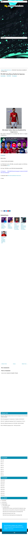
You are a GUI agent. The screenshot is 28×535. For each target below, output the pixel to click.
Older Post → (24, 363)
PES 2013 (3, 489)
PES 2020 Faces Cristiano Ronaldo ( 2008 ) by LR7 (3, 240)
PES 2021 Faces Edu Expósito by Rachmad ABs (12, 515)
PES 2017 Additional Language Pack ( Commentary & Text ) (13, 421)
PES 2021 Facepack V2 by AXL (9, 513)
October (5, 506)
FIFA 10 (2, 461)
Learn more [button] (10, 528)
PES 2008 (3, 480)
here (9, 165)
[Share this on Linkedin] (9, 211)
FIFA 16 (2, 471)
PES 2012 (3, 487)
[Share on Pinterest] (8, 211)
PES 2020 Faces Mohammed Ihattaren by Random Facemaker (23, 226)
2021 (3, 502)
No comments (14, 76)
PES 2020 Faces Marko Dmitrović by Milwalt (10, 226)
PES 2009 (3, 482)
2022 (3, 500)
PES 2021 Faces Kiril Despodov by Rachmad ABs (13, 511)
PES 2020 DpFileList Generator (14, 175)
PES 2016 (3, 495)
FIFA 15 (2, 469)
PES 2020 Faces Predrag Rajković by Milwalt (3, 226)
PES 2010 (3, 483)
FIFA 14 (2, 467)
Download (3, 155)
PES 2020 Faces (7, 70)
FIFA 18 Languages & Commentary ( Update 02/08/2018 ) (12, 419)
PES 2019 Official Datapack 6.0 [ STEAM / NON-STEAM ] (12, 423)
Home (2, 70)
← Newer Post (4, 363)
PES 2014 (2, 491)
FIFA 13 (2, 465)
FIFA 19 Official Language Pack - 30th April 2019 (10, 425)
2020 (3, 503)
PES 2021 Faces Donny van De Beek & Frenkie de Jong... (14, 508)
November (5, 505)
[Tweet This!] (6, 211)
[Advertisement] (14, 22)
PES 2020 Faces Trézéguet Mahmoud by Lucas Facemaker (16, 226)
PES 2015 (3, 493)
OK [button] (14, 532)
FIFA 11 (2, 463)
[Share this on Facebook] (4, 211)
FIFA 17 (2, 473)
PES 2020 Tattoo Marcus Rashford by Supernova (13, 74)
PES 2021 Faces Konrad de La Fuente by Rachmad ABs (14, 509)
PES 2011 (2, 485)
